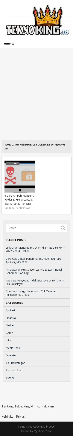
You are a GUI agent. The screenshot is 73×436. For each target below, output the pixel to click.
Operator (11, 355)
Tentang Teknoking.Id (17, 406)
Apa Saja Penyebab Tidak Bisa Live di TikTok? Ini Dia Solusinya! (35, 282)
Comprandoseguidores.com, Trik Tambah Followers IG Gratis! (31, 293)
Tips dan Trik (13, 370)
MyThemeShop (43, 431)
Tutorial (10, 378)
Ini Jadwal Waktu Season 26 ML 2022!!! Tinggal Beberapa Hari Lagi (34, 271)
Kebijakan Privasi (13, 416)
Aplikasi (10, 310)
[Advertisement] (36, 93)
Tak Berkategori (15, 363)
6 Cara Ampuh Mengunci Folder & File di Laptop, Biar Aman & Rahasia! (19, 199)
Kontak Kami (45, 406)
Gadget (10, 325)
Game (9, 333)
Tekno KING (25, 426)
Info (8, 340)
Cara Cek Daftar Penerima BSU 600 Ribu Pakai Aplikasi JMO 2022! (34, 260)
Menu (7, 43)
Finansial (11, 318)
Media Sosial (13, 348)
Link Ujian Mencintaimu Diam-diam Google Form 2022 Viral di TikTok (35, 249)
